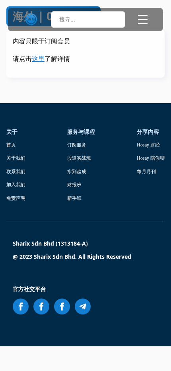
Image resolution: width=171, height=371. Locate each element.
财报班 (74, 184)
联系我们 (15, 171)
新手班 (74, 198)
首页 (11, 145)
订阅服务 (76, 145)
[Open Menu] (143, 19)
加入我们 (15, 184)
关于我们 (15, 158)
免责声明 (15, 198)
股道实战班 (79, 158)
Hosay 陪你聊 (151, 158)
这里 (38, 58)
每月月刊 (146, 171)
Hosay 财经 (148, 145)
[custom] (83, 306)
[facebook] (21, 306)
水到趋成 (76, 171)
